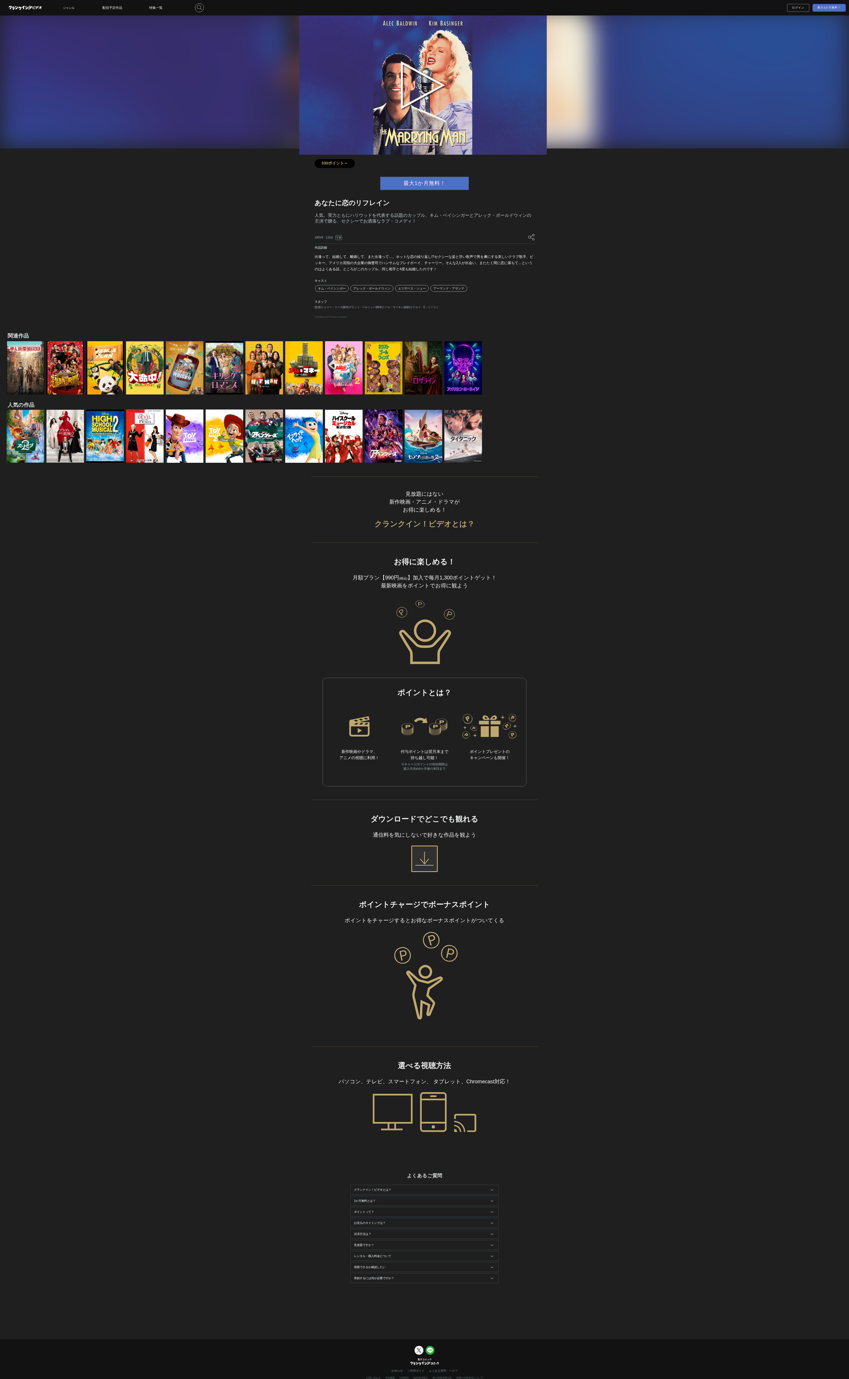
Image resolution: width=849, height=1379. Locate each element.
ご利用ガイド (415, 1370)
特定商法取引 (420, 1377)
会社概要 (390, 1377)
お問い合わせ (373, 1377)
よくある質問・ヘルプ (443, 1370)
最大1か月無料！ (829, 7)
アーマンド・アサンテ (448, 288)
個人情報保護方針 (442, 1377)
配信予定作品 (112, 8)
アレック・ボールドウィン (371, 288)
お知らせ (397, 1370)
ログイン (798, 7)
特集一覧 (156, 8)
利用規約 (404, 1377)
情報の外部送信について (469, 1377)
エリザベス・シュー (412, 288)
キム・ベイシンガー (332, 288)
